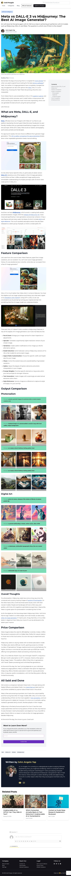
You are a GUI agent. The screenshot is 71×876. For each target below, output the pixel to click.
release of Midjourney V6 (31, 215)
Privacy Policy (40, 865)
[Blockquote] (27, 841)
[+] (35, 841)
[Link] (31, 841)
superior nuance (38, 96)
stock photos (39, 81)
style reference (5, 221)
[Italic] (18, 841)
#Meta (13, 752)
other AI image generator (9, 618)
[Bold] (16, 841)
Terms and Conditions (42, 863)
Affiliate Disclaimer (41, 867)
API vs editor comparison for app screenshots (25, 136)
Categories (11, 5)
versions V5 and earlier (35, 600)
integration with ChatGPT (12, 297)
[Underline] (20, 841)
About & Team (5, 863)
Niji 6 (40, 219)
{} (33, 841)
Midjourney (16, 212)
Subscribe (24, 741)
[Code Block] (29, 841)
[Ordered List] (24, 841)
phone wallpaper (38, 83)
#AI (3, 752)
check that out (30, 687)
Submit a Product (39, 5)
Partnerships (22, 865)
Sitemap (4, 867)
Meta (29, 87)
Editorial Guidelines (24, 867)
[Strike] (22, 841)
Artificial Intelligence (7, 11)
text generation (35, 698)
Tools (3, 5)
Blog (18, 5)
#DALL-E (8, 752)
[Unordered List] (26, 841)
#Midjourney (20, 752)
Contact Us (22, 863)
